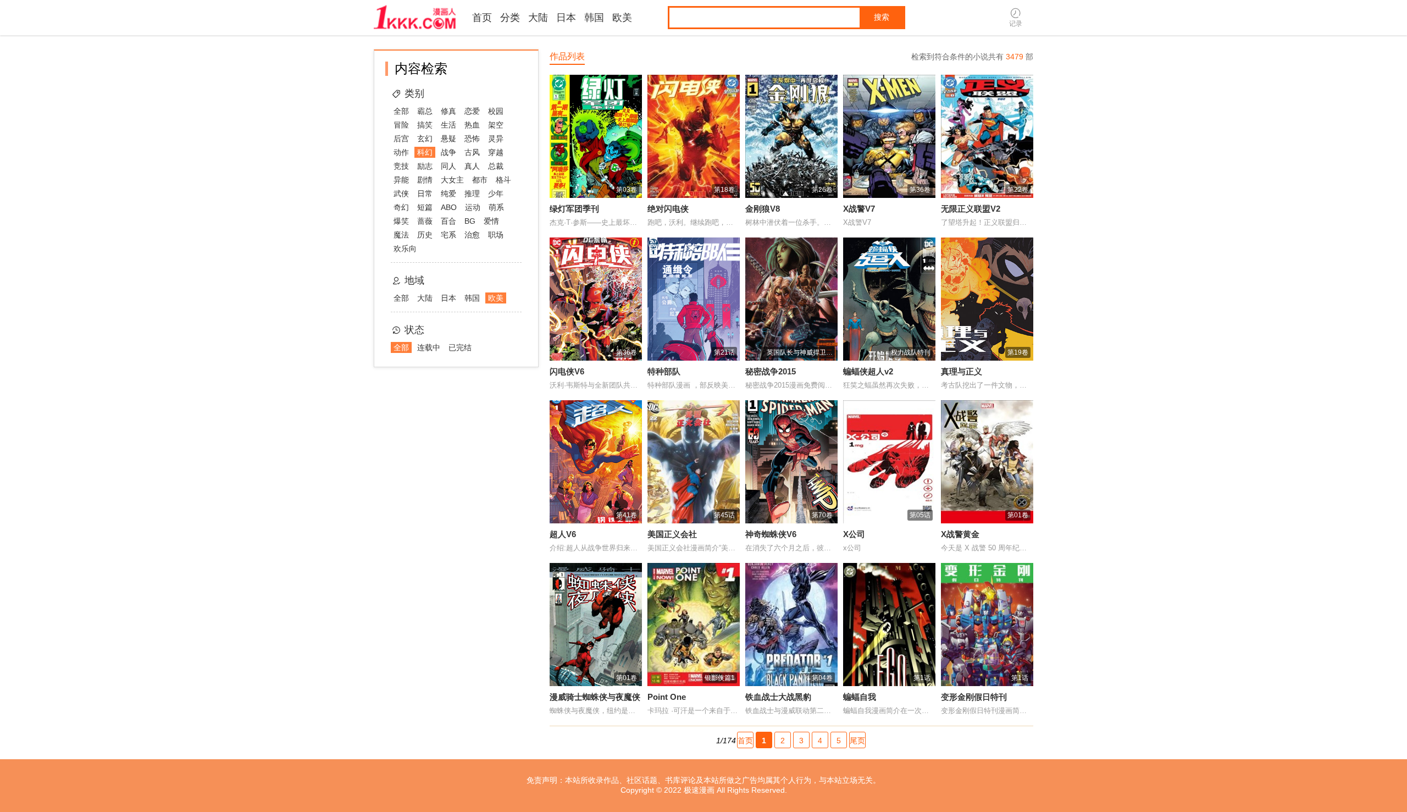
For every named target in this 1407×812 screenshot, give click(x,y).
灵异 (495, 138)
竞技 (401, 166)
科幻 (425, 152)
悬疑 (448, 138)
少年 (495, 193)
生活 (448, 124)
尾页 (857, 740)
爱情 (491, 221)
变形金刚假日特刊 (974, 696)
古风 (472, 152)
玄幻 (425, 138)
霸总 (425, 111)
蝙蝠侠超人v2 (868, 371)
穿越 (495, 152)
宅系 (448, 234)
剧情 (425, 179)
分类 (510, 17)
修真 (448, 111)
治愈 (472, 234)
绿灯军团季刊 (574, 208)
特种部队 (663, 371)
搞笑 (425, 124)
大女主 (452, 179)
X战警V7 (859, 208)
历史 (425, 234)
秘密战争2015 (770, 371)
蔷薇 (425, 221)
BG (469, 221)
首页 (482, 17)
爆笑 (401, 221)
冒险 (401, 124)
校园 (495, 111)
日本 (566, 17)
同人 (448, 166)
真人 (472, 166)
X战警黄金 (960, 534)
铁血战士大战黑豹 (778, 696)
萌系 (496, 207)
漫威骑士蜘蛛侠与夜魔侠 (595, 696)
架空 (495, 124)
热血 (472, 124)
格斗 (503, 179)
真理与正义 (961, 371)
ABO (449, 207)
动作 (401, 152)
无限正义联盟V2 (970, 208)
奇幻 (401, 207)
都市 (480, 179)
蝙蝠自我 (859, 696)
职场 (495, 234)
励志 (425, 166)
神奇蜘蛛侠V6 (770, 534)
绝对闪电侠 (668, 208)
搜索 (881, 17)
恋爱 (472, 111)
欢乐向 (405, 248)
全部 (401, 111)
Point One (666, 696)
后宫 (401, 138)
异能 (401, 179)
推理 (472, 193)
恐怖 (472, 138)
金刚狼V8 (762, 208)
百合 (448, 221)
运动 (472, 207)
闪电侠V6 (567, 371)
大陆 (538, 17)
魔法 (401, 234)
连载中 (428, 347)
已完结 (460, 347)
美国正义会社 (672, 534)
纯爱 (448, 193)
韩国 (594, 17)
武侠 (401, 193)
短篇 (425, 207)
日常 (425, 193)
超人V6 (563, 534)
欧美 (622, 17)
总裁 (495, 166)
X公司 (854, 534)
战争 (448, 152)
